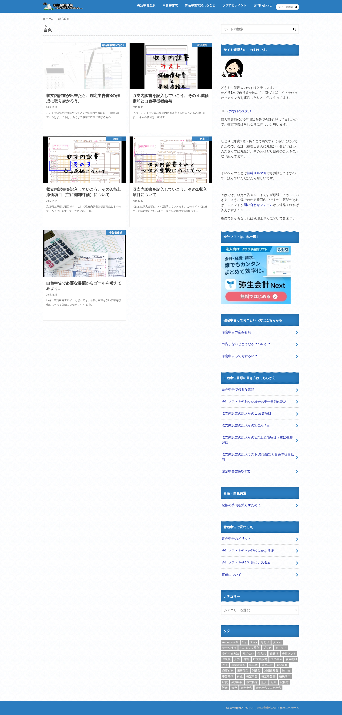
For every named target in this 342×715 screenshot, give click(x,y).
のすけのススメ (240, 111)
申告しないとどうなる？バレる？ (246, 344)
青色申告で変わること (200, 5)
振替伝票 (242, 670)
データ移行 (229, 647)
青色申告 (246, 687)
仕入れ (262, 653)
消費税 (256, 670)
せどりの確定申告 (260, 708)
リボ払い (248, 653)
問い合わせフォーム (258, 205)
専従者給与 (238, 665)
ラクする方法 (230, 653)
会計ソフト (289, 653)
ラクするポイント (234, 5)
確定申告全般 (146, 5)
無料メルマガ (256, 173)
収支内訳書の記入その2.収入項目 (246, 425)
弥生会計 (267, 665)
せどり (265, 642)
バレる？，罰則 (249, 647)
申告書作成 (170, 5)
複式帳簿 (252, 682)
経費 (225, 682)
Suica (253, 642)
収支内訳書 (260, 659)
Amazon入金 (230, 642)
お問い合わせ (263, 5)
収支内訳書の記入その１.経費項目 (246, 413)
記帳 (273, 682)
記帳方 (284, 682)
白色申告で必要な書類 (238, 389)
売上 (225, 665)
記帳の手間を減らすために (241, 505)
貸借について (231, 574)
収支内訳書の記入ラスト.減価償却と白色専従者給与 (258, 456)
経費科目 (237, 682)
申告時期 (227, 676)
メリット (281, 647)
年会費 (253, 665)
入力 (237, 659)
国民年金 (276, 659)
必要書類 (282, 665)
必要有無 (227, 670)
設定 (225, 687)
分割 (246, 659)
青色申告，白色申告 (268, 687)
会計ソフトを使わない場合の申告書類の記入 (254, 401)
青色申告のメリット (236, 538)
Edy (244, 642)
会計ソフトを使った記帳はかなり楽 (248, 550)
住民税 (226, 659)
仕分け (274, 653)
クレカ (277, 642)
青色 (234, 687)
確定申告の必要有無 (236, 332)
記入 (264, 682)
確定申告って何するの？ (240, 356)
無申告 (286, 670)
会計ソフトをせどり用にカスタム (246, 562)
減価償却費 (271, 670)
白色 (240, 676)
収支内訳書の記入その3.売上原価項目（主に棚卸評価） (257, 439)
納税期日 (284, 676)
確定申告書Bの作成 (236, 471)
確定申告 (252, 676)
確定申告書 (268, 676)
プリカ (267, 647)
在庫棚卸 (291, 659)
